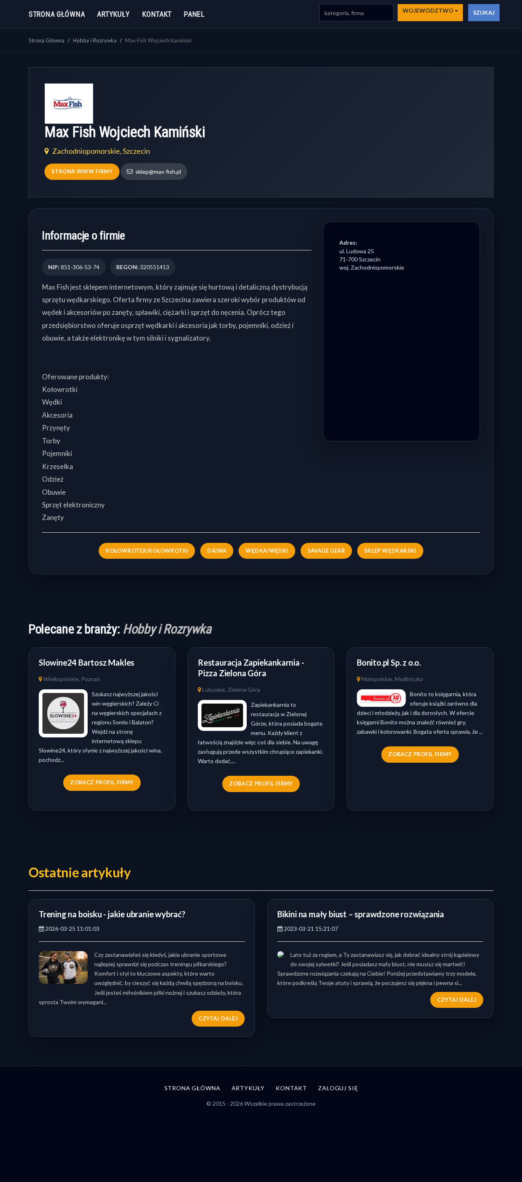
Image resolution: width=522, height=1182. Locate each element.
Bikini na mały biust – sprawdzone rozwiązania (360, 914)
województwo (429, 10)
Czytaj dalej (218, 1018)
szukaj (484, 12)
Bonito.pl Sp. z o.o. (389, 662)
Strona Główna (46, 40)
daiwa (216, 550)
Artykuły (113, 14)
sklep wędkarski (390, 550)
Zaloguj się (338, 1088)
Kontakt (157, 14)
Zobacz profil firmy (101, 782)
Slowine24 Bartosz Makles (86, 662)
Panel (194, 14)
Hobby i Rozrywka (95, 40)
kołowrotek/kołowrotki (147, 550)
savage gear (326, 550)
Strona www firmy (82, 171)
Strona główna (57, 14)
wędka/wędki (267, 550)
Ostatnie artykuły (80, 872)
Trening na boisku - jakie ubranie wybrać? (112, 914)
